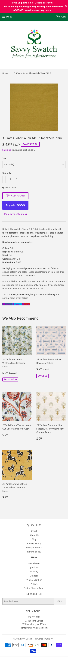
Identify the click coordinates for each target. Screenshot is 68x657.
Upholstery (34, 567)
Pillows (34, 584)
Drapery (34, 571)
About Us (34, 535)
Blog (34, 539)
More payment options (15, 214)
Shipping (6, 150)
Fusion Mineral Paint (34, 588)
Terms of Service (34, 547)
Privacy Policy (34, 543)
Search (34, 531)
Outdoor (34, 575)
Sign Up (60, 601)
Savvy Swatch (26, 639)
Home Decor (34, 563)
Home (5, 73)
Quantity (6, 173)
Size (4, 158)
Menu (9, 16)
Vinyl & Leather (34, 580)
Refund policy (34, 551)
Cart (63, 16)
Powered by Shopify (44, 639)
